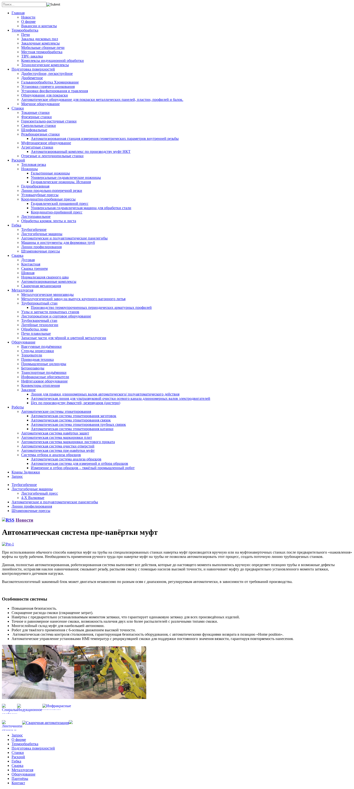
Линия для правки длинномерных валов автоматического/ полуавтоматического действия (105, 394)
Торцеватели (31, 355)
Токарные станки (35, 112)
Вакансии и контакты (39, 26)
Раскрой (18, 160)
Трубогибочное (33, 229)
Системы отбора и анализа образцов (51, 455)
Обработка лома (34, 329)
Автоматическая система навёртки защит (55, 433)
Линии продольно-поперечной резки (51, 190)
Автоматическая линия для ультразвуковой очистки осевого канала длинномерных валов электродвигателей (120, 398)
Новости (28, 17)
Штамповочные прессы (40, 251)
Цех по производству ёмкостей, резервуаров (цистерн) (75, 403)
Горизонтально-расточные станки (49, 121)
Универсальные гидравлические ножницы (66, 177)
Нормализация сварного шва (45, 277)
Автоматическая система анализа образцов (66, 459)
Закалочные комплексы (40, 43)
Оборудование (23, 342)
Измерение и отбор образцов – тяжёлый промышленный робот (83, 468)
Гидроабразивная (35, 186)
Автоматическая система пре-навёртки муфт (58, 450)
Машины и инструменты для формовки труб (58, 242)
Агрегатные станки (37, 147)
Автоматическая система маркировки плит (56, 437)
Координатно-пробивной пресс (56, 212)
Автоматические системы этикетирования (56, 411)
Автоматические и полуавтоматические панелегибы (64, 238)
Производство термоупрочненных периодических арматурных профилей (91, 307)
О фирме (28, 21)
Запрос (17, 476)
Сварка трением (34, 268)
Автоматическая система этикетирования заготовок (73, 416)
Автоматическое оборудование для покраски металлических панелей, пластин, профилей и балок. (102, 99)
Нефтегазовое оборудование (44, 381)
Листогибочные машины (41, 234)
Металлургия (22, 290)
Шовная (27, 273)
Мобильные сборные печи (43, 47)
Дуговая (28, 260)
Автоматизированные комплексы (48, 281)
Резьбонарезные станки (40, 134)
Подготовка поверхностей (33, 69)
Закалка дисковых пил (39, 39)
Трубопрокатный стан (39, 303)
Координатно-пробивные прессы (48, 199)
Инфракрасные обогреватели (45, 377)
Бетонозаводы (32, 368)
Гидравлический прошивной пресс (59, 203)
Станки (18, 108)
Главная (18, 13)
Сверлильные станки (38, 125)
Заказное (28, 390)
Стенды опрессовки (37, 351)
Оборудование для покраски (44, 95)
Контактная (30, 264)
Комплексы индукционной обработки (52, 60)
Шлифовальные (34, 130)
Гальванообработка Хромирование (50, 82)
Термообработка (25, 30)
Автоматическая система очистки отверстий (57, 446)
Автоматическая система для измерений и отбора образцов (79, 463)
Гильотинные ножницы (50, 173)
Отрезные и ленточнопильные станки (52, 156)
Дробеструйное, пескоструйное (47, 73)
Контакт (18, 783)
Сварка (17, 255)
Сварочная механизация (41, 286)
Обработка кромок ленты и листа (48, 221)
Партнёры (20, 778)
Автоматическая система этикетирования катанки (72, 429)
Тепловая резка (33, 164)
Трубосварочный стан (39, 320)
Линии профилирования (41, 247)
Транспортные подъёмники (43, 372)
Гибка (16, 225)
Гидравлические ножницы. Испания (61, 182)
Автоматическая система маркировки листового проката (68, 442)
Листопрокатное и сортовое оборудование (56, 316)
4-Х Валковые (32, 498)
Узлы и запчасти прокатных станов (50, 312)
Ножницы (29, 169)
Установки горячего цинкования (48, 86)
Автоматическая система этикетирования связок (71, 420)
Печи (25, 34)
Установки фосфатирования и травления (54, 91)
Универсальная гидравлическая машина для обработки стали (81, 208)
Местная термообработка (41, 52)
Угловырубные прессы (40, 195)
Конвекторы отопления (40, 385)
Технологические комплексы (45, 65)
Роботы (18, 407)
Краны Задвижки (26, 472)
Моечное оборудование (40, 104)
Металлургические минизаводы (47, 294)
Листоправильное (36, 216)
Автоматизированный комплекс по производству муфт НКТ (81, 151)
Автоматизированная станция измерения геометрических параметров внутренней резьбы (105, 138)
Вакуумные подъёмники (41, 346)
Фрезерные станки (36, 117)
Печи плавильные (36, 333)
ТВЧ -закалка (32, 56)
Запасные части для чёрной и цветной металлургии (63, 338)
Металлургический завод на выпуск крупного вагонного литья (73, 299)
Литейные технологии (39, 325)
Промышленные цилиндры (43, 364)
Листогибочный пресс (39, 493)
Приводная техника (37, 359)
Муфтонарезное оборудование (46, 143)
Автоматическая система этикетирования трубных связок (78, 424)
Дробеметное (32, 78)
